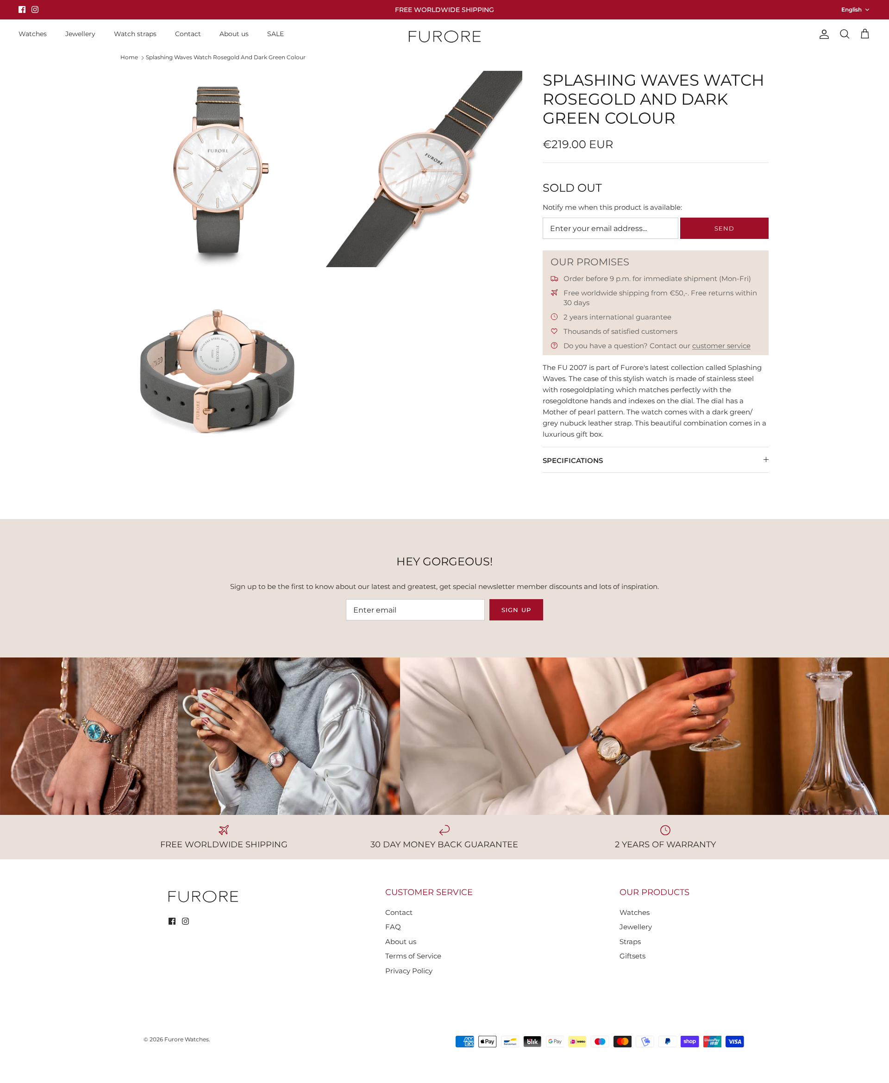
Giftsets (632, 956)
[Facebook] (22, 9)
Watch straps (135, 34)
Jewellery (80, 34)
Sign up (516, 609)
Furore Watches (186, 1039)
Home (129, 57)
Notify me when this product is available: (612, 207)
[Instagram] (34, 9)
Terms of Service (413, 956)
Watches (33, 34)
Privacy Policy (408, 970)
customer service (721, 345)
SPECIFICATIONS (573, 460)
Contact (188, 34)
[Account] (822, 34)
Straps (630, 941)
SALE (275, 34)
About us (234, 34)
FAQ (393, 926)
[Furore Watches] (445, 36)
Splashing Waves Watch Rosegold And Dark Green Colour (226, 57)
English (851, 9)
